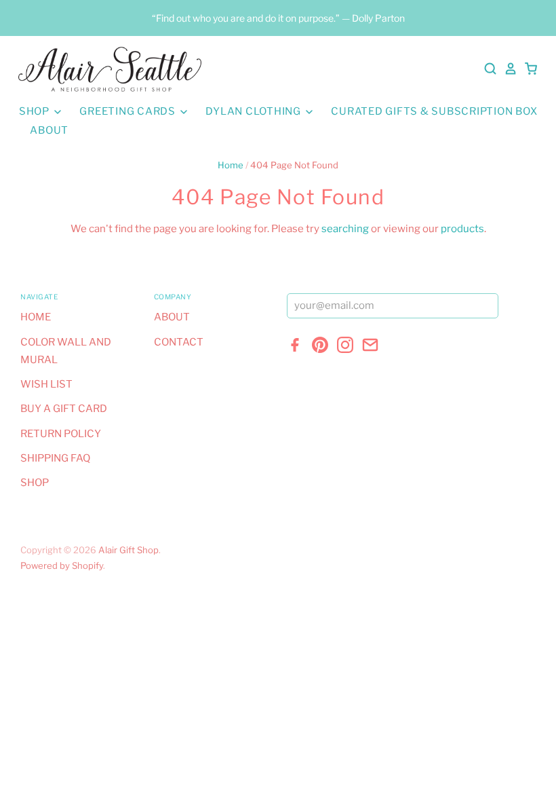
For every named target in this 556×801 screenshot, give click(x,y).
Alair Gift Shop (128, 549)
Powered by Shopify (61, 565)
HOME (35, 317)
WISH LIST (46, 384)
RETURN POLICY (60, 434)
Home (230, 165)
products (462, 229)
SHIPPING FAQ (55, 458)
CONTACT (178, 342)
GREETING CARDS (128, 111)
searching (345, 229)
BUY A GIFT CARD (63, 409)
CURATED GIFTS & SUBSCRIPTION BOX (434, 111)
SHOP (35, 111)
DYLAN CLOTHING (254, 111)
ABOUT (49, 130)
